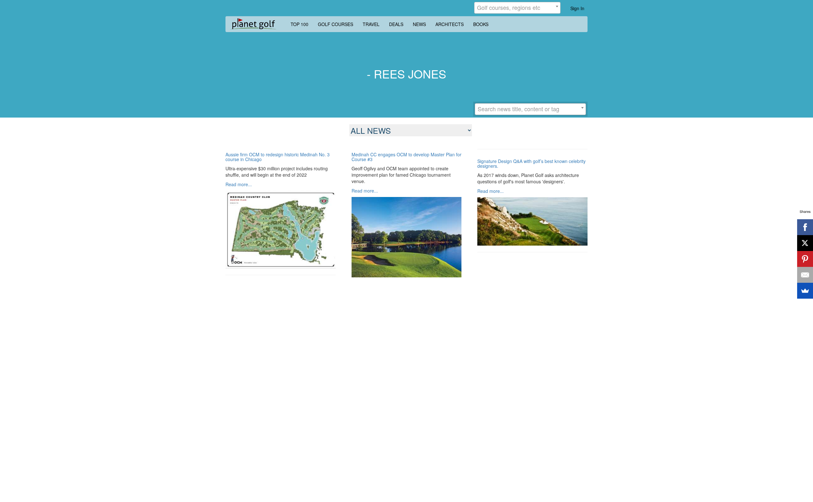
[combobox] (517, 8)
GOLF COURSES (335, 24)
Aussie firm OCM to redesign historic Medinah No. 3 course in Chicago (277, 157)
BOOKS (480, 24)
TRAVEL (371, 24)
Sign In (577, 8)
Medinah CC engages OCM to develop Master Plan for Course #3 (406, 157)
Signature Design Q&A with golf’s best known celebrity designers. (531, 164)
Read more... (238, 184)
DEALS (396, 24)
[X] (805, 243)
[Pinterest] (805, 259)
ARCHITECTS (449, 24)
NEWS (419, 24)
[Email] (805, 275)
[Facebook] (805, 227)
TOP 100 (299, 24)
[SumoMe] (805, 291)
